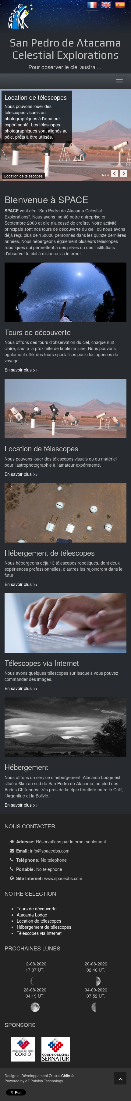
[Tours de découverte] (65, 295)
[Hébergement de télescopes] (65, 515)
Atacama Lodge (32, 915)
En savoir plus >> (21, 370)
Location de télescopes (39, 921)
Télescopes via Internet (39, 933)
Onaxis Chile (59, 1075)
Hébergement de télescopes (44, 927)
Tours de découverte (37, 908)
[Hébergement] (65, 729)
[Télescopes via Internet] (65, 625)
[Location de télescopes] (65, 411)
